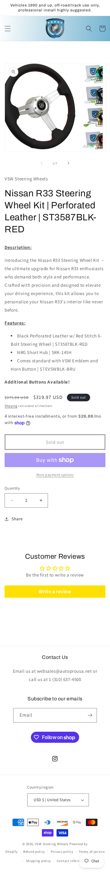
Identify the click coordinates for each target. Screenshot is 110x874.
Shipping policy (38, 861)
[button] (7, 28)
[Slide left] (41, 163)
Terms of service (92, 851)
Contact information (73, 861)
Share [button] (17, 519)
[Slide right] (68, 163)
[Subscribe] (90, 715)
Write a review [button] (55, 591)
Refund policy (34, 851)
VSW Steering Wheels (51, 844)
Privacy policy (62, 851)
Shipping (11, 406)
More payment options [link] (55, 474)
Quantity (12, 488)
